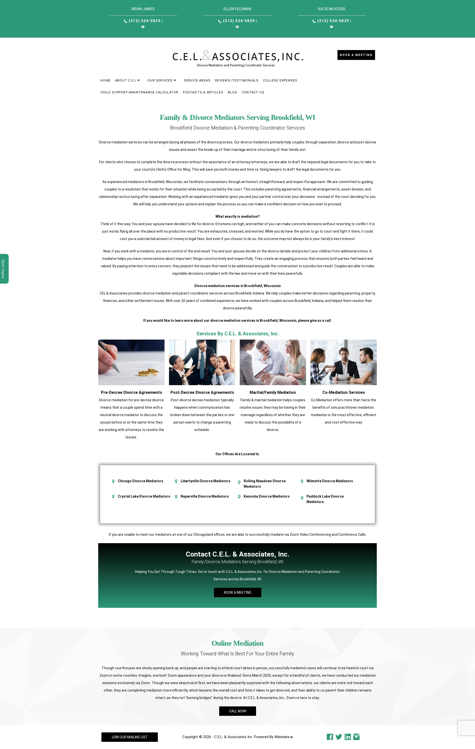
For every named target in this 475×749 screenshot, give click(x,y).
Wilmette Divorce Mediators (330, 481)
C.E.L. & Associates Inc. (233, 737)
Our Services (160, 80)
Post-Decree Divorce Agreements (202, 392)
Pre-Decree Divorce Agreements (131, 392)
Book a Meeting (356, 55)
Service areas (197, 80)
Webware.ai (283, 737)
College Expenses (280, 80)
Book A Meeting (237, 592)
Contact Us (253, 92)
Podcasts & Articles (203, 92)
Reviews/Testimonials (237, 80)
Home (105, 80)
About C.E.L (126, 80)
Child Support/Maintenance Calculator (139, 92)
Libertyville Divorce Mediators (206, 481)
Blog (232, 92)
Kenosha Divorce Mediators (267, 496)
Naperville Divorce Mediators (205, 496)
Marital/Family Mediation (273, 392)
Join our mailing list (129, 737)
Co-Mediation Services (343, 392)
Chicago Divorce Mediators (140, 481)
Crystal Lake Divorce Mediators (144, 496)
